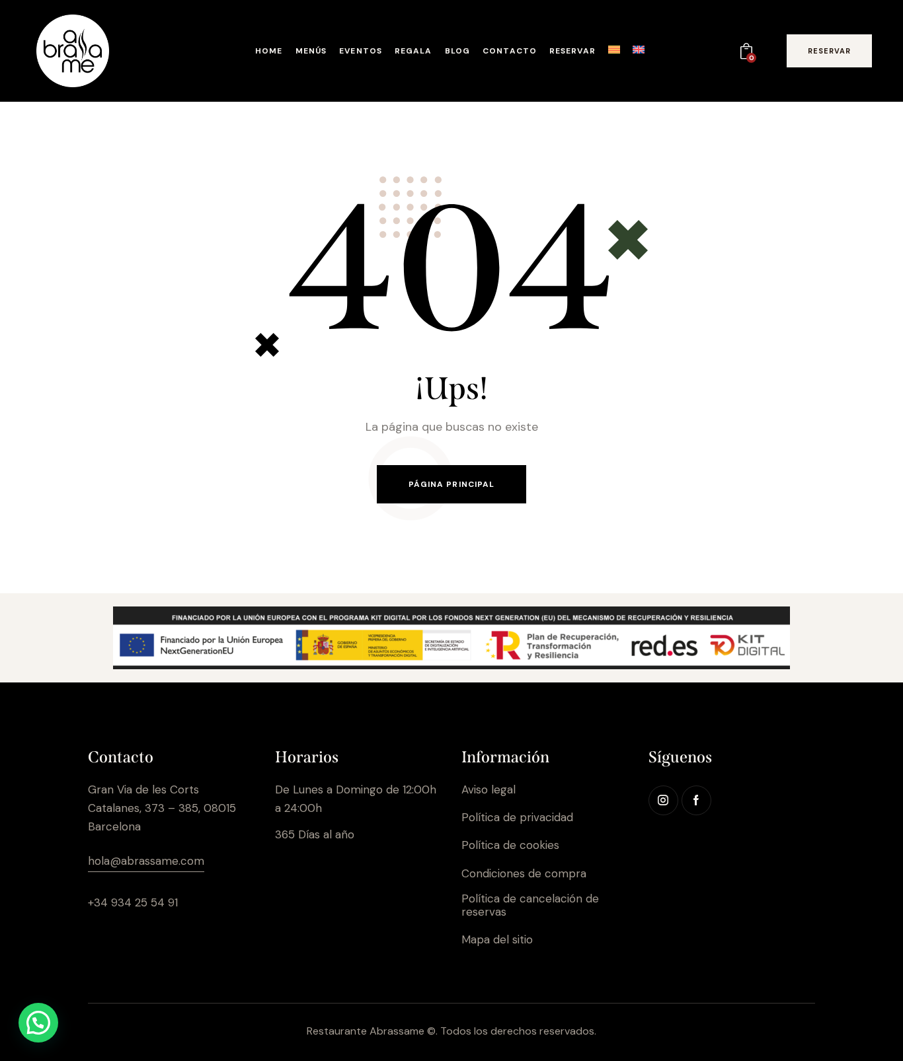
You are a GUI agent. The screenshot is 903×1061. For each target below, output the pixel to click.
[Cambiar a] (614, 53)
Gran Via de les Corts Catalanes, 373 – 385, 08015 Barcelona (162, 808)
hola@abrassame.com (146, 861)
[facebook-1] (696, 800)
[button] (38, 1023)
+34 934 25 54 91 (133, 902)
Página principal (451, 484)
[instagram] (663, 800)
